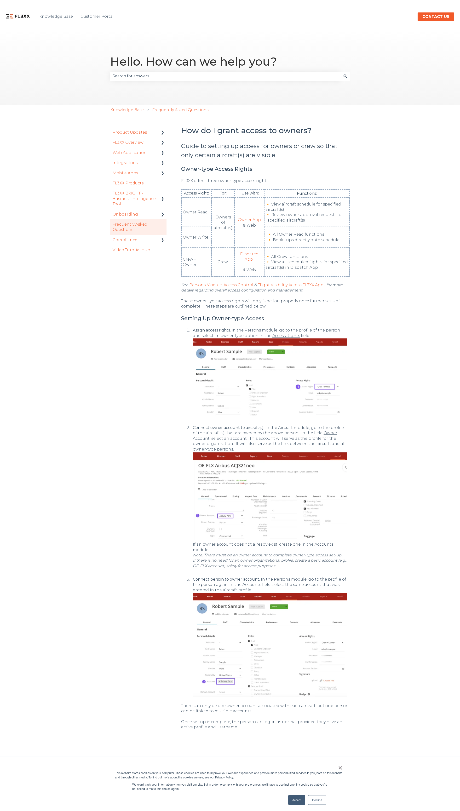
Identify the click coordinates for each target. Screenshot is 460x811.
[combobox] (225, 76)
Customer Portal (97, 16)
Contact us (435, 16)
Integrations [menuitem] (125, 162)
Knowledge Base (56, 16)
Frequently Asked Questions (180, 110)
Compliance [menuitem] (125, 240)
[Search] (345, 76)
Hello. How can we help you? (193, 62)
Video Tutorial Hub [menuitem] (131, 250)
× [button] (340, 766)
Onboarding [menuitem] (125, 214)
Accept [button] (296, 800)
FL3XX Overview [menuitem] (128, 142)
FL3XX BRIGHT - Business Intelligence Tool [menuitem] (134, 198)
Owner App (249, 219)
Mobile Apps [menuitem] (125, 173)
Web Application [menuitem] (130, 152)
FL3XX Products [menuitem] (128, 183)
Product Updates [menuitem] (130, 132)
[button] (163, 133)
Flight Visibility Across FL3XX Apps (291, 285)
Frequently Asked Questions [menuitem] (130, 227)
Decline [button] (317, 800)
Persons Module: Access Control (221, 285)
